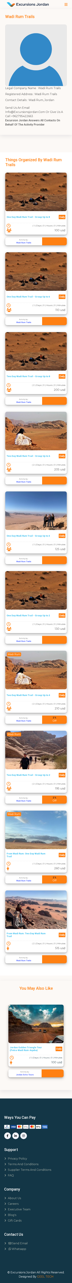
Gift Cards (14, 1220)
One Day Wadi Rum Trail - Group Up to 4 (28, 536)
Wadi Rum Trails (23, 243)
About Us (14, 1198)
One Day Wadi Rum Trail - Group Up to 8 (28, 217)
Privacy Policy (17, 1158)
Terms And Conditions (23, 1164)
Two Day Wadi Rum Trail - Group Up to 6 (28, 456)
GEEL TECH (45, 1276)
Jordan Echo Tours (25, 1075)
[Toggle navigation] (66, 4)
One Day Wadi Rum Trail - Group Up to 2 (28, 615)
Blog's (12, 1215)
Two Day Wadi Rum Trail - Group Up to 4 (28, 695)
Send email (19, 1243)
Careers (13, 1203)
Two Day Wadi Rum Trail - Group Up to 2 (28, 775)
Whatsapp (18, 1249)
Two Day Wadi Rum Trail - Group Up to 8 (28, 376)
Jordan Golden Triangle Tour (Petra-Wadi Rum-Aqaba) (26, 1049)
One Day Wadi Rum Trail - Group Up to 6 (28, 296)
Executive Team (19, 1209)
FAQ (11, 1175)
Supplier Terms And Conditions (29, 1169)
